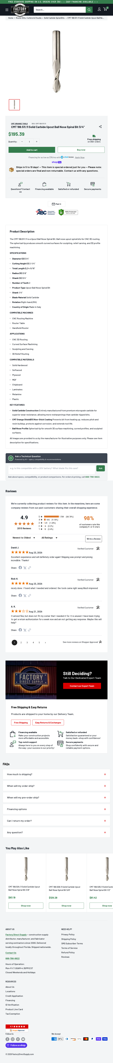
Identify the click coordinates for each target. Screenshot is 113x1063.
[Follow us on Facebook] (7, 1039)
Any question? (15, 832)
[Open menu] (7, 10)
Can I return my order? (19, 820)
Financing (10, 1000)
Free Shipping (21, 722)
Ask (100, 468)
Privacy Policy (68, 934)
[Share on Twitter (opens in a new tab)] (25, 568)
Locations (10, 991)
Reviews (65, 956)
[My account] (99, 9)
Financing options (17, 809)
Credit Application (14, 995)
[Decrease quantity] (22, 141)
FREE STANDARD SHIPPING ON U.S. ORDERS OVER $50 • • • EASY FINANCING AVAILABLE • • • (53, 2)
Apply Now (79, 157)
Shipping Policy (68, 939)
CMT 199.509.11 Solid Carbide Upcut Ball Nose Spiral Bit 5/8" (64, 888)
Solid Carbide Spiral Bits (54, 18)
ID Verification (12, 1004)
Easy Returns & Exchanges (48, 722)
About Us (10, 986)
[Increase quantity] (37, 141)
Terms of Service (69, 948)
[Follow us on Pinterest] (18, 1039)
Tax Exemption (13, 1013)
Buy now (81, 149)
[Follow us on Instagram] (13, 1039)
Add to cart (31, 149)
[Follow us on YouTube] (23, 1039)
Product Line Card (14, 1009)
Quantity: (12, 141)
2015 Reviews (27, 528)
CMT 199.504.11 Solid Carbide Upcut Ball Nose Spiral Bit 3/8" (24, 888)
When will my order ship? (20, 785)
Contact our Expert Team (82, 685)
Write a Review (93, 539)
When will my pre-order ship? (23, 797)
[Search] (89, 10)
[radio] (56, 516)
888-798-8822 (92, 477)
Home (10, 18)
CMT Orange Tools (19, 123)
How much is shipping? (19, 774)
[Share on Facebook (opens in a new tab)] (20, 568)
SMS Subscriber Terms (72, 943)
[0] (105, 9)
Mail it (58, 204)
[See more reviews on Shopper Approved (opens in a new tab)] (29, 568)
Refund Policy (68, 952)
